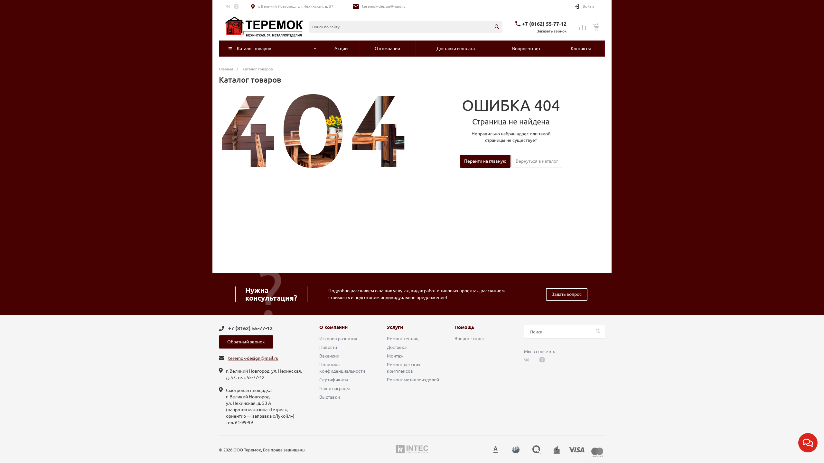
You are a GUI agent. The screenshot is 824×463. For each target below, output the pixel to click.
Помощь (464, 327)
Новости (328, 347)
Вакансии (329, 356)
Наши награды (334, 388)
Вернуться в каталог (537, 161)
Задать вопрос (567, 294)
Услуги (395, 327)
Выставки (329, 397)
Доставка (397, 347)
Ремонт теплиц (402, 338)
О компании (333, 327)
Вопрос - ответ (469, 338)
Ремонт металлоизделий (413, 379)
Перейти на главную (485, 161)
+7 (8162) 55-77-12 (544, 24)
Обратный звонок (246, 341)
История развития (338, 338)
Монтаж (395, 356)
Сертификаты (333, 379)
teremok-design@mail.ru (384, 6)
